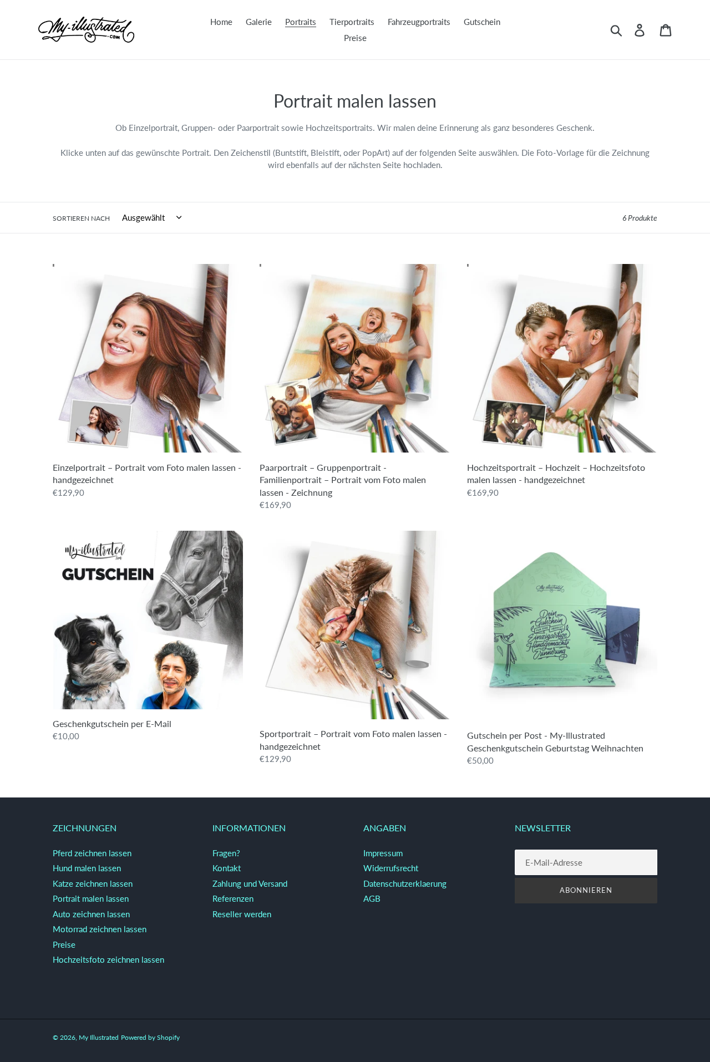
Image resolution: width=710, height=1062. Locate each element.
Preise (64, 944)
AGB (372, 898)
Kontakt (226, 868)
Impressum (383, 853)
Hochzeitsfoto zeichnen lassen (108, 959)
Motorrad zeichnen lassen (99, 929)
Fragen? (226, 853)
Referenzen (232, 898)
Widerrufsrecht (390, 868)
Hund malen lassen (87, 868)
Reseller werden (241, 914)
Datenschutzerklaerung (405, 883)
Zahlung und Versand (249, 883)
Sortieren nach (81, 218)
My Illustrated (99, 1037)
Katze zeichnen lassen (93, 883)
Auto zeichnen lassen (91, 914)
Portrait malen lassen (91, 898)
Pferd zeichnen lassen (92, 853)
